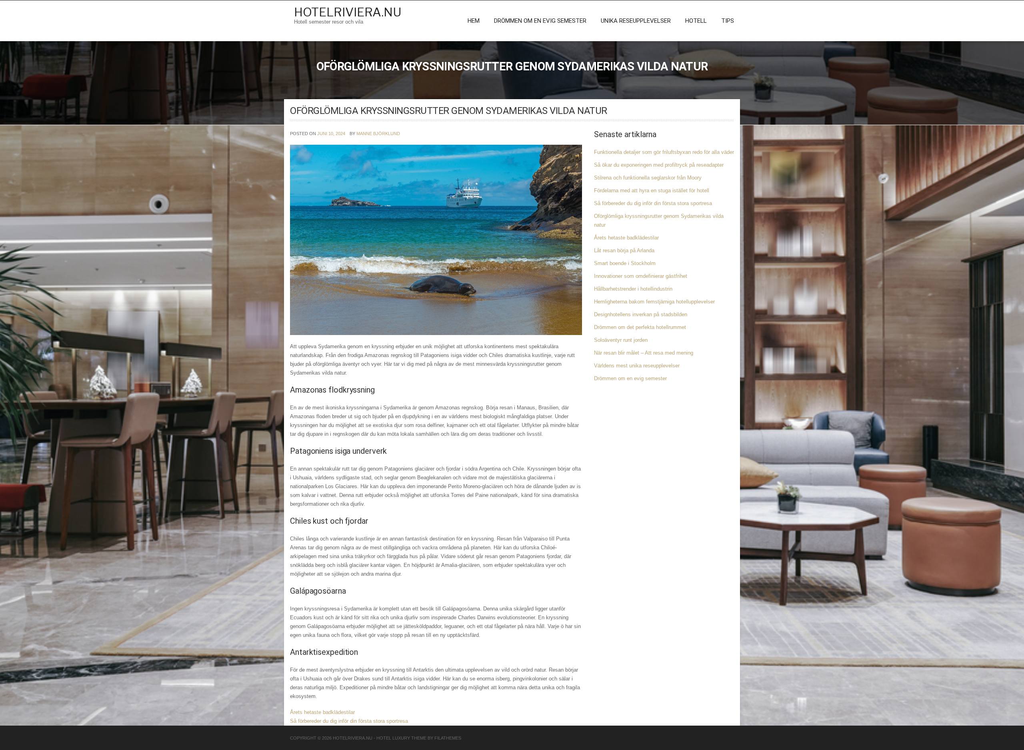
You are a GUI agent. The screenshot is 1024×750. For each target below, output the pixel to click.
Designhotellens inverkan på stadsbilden (640, 314)
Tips (727, 20)
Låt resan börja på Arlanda (624, 250)
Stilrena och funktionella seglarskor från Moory (648, 178)
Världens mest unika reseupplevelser (637, 366)
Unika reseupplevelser (636, 20)
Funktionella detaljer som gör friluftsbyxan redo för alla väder (664, 152)
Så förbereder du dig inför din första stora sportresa (349, 721)
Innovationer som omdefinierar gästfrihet (640, 276)
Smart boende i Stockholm (625, 263)
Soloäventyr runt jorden (621, 340)
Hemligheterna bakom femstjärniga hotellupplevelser (654, 302)
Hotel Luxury (393, 738)
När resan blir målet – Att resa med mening (643, 353)
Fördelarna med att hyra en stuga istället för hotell (651, 190)
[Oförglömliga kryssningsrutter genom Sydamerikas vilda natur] (436, 239)
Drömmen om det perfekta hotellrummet (640, 327)
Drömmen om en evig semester (540, 20)
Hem (474, 20)
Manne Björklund (378, 133)
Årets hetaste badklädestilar (322, 712)
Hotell (696, 20)
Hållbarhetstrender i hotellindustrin (633, 289)
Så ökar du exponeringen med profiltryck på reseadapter (659, 165)
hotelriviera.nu (348, 12)
